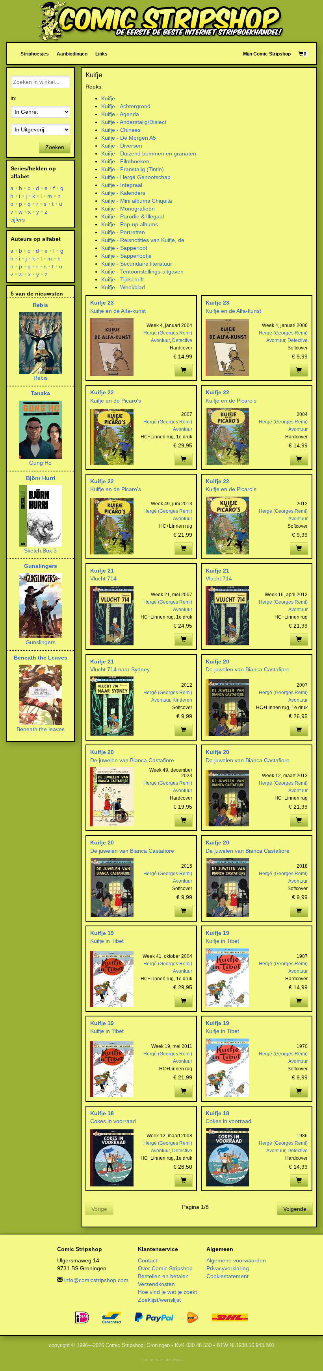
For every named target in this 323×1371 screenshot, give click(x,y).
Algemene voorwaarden (236, 1260)
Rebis (40, 305)
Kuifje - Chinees (121, 130)
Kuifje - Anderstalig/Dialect (133, 122)
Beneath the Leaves (40, 657)
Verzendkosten (156, 1284)
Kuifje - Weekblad (123, 287)
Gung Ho (40, 463)
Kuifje (108, 98)
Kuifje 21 (102, 570)
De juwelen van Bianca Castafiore (248, 669)
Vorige (99, 1209)
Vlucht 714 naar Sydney (120, 669)
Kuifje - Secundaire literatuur (136, 264)
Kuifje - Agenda (120, 114)
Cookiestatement (227, 1276)
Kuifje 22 (102, 392)
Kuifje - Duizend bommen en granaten (148, 153)
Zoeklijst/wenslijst (159, 1300)
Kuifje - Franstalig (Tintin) (132, 169)
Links (101, 53)
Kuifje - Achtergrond (125, 106)
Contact (147, 1260)
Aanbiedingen (72, 53)
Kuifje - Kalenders (123, 193)
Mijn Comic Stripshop (267, 53)
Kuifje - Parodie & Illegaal (132, 216)
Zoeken (54, 147)
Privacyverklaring (227, 1268)
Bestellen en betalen (163, 1276)
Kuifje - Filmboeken (125, 161)
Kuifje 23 (102, 302)
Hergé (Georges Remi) (167, 333)
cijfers (18, 219)
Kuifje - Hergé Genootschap (136, 177)
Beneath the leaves (41, 729)
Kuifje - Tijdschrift (122, 279)
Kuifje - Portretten (123, 232)
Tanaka (40, 393)
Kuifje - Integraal (121, 185)
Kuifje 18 (102, 1113)
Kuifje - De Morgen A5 (128, 138)
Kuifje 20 (217, 661)
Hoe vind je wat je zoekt (167, 1292)
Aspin (177, 1359)
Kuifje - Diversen (121, 145)
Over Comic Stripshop (165, 1268)
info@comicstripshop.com (96, 1280)
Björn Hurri (40, 478)
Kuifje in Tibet (107, 941)
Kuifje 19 (102, 933)
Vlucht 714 (103, 578)
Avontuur (160, 340)
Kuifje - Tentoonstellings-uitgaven (142, 271)
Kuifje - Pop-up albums (129, 224)
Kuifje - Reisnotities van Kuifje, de (142, 240)
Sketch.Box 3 (40, 550)
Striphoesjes (34, 53)
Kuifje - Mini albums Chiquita (136, 201)
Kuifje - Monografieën (128, 208)
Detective (182, 340)
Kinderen (182, 700)
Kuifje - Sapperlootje (126, 256)
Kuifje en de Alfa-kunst (118, 311)
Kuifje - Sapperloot (124, 248)
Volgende (294, 1209)
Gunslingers (40, 566)
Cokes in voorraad (113, 1121)
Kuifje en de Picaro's (115, 400)
